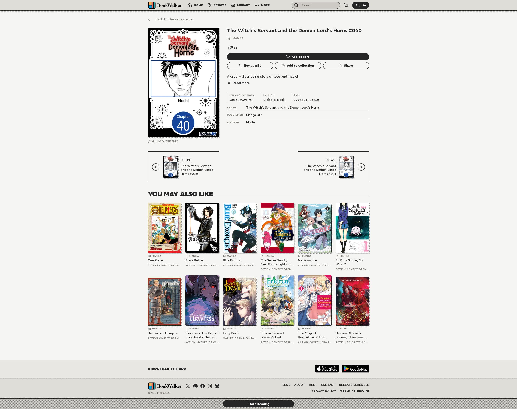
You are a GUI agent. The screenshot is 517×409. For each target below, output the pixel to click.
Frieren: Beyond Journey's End (272, 335)
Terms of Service (354, 391)
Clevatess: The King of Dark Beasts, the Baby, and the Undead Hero (202, 335)
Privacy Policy (323, 391)
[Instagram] (209, 386)
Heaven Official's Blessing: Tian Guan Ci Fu (352, 335)
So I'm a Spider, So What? (349, 262)
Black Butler (194, 260)
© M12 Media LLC (159, 393)
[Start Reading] (183, 82)
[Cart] (346, 5)
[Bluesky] (217, 386)
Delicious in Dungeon (163, 333)
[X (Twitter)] (188, 386)
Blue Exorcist (232, 260)
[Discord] (195, 386)
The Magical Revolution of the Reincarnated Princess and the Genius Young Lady (314, 335)
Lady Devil (230, 333)
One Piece (155, 260)
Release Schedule (354, 385)
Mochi (250, 122)
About (299, 385)
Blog (286, 385)
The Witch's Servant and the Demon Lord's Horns (283, 107)
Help (313, 385)
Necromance (307, 260)
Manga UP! (254, 115)
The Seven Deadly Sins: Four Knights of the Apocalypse (276, 262)
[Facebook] (202, 386)
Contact (328, 385)
